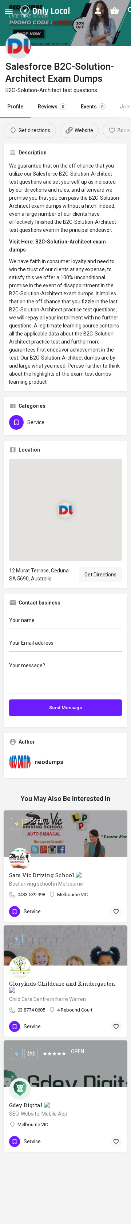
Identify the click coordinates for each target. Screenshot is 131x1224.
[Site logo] (46, 11)
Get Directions (100, 575)
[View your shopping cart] (114, 10)
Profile (15, 107)
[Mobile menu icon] (9, 11)
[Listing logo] (18, 46)
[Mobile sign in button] (98, 10)
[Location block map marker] (65, 510)
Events (92, 107)
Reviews (51, 107)
